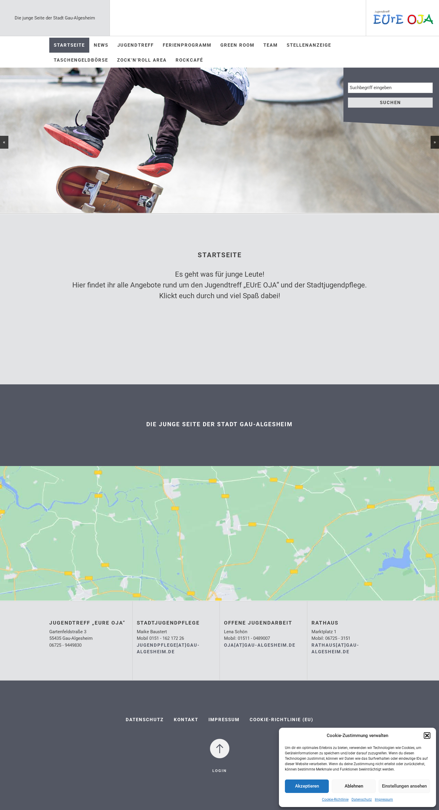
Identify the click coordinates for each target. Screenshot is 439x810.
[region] (219, 140)
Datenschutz (361, 799)
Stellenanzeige (309, 45)
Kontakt (186, 719)
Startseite (69, 45)
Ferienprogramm (187, 45)
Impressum (384, 799)
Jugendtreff (135, 45)
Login (219, 770)
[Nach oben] (219, 748)
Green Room (237, 45)
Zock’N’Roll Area (142, 60)
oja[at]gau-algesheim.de (259, 645)
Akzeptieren (307, 786)
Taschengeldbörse (81, 60)
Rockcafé (189, 60)
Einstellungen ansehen (404, 786)
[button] (427, 736)
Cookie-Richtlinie (335, 799)
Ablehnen (354, 786)
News (101, 45)
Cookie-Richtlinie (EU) (281, 719)
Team (270, 45)
